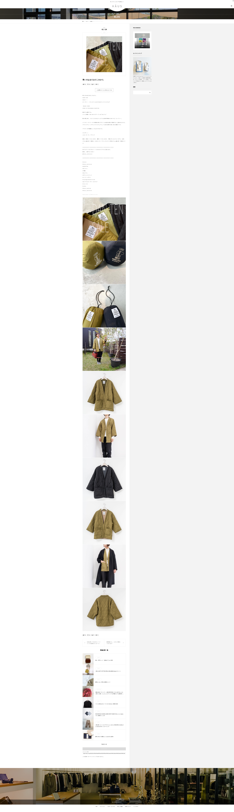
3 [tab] (143, 46)
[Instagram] (116, 787)
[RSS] (117, 787)
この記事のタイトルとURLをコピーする (104, 90)
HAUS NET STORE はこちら (90, 194)
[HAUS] (117, 6)
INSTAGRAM (99, 689)
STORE (104, 32)
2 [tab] (142, 46)
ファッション (102, 806)
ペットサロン (135, 806)
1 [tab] (141, 46)
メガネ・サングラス (111, 806)
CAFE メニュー (128, 806)
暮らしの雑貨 (120, 806)
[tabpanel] (142, 40)
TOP (96, 806)
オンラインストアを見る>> (117, 1)
